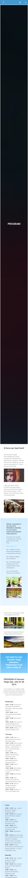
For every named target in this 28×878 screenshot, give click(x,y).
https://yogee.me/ (11, 546)
